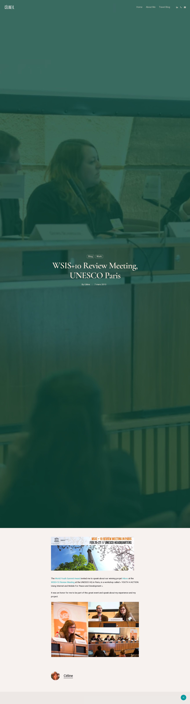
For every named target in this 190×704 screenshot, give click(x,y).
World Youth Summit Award (67, 578)
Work (99, 256)
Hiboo (125, 578)
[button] (69, 629)
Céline (87, 284)
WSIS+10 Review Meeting (63, 582)
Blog (90, 256)
